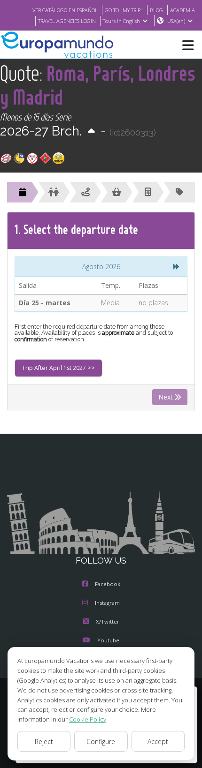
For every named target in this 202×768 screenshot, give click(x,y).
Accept (158, 741)
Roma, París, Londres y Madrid (97, 85)
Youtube (108, 640)
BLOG (156, 10)
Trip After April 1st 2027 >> (58, 368)
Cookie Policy (87, 719)
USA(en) (176, 20)
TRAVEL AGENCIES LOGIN (67, 20)
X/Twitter (107, 621)
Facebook (107, 583)
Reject (44, 741)
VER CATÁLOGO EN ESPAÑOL (65, 10)
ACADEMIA (182, 10)
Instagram (107, 602)
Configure (100, 741)
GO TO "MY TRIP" (124, 10)
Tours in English (121, 20)
